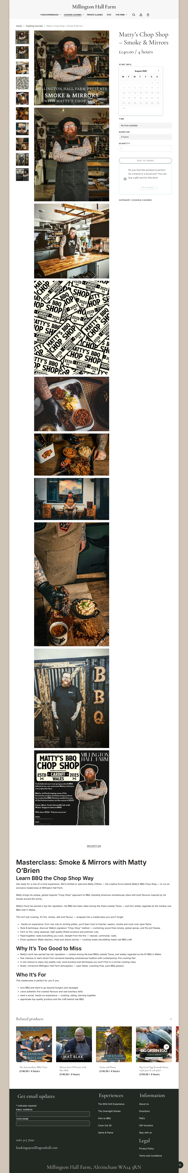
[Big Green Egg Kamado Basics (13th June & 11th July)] (154, 1044)
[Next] (166, 1047)
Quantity (124, 143)
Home (19, 26)
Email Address (25, 1110)
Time (121, 119)
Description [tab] (94, 846)
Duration (124, 132)
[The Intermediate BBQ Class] (34, 1044)
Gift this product (147, 187)
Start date (125, 64)
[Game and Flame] (114, 1044)
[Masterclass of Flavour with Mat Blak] (74, 1044)
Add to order (145, 160)
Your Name (22, 1119)
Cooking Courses (34, 26)
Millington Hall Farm (94, 6)
